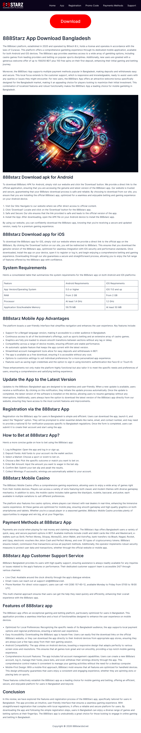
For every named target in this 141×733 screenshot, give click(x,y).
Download (70, 21)
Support (132, 5)
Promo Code (92, 5)
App (62, 5)
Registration (75, 5)
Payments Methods (113, 5)
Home (52, 5)
